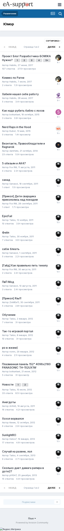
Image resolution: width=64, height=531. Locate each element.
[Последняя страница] (59, 47)
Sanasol (13, 183)
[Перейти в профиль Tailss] (58, 145)
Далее (51, 47)
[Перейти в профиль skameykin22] (58, 112)
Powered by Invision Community (32, 522)
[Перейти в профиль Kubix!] (58, 128)
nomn (12, 351)
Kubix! (12, 131)
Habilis (12, 65)
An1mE (12, 406)
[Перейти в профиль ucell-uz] (58, 96)
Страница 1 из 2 (32, 47)
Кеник (12, 422)
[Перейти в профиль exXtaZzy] (58, 165)
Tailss (12, 220)
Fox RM (13, 167)
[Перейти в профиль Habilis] (58, 58)
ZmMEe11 (14, 302)
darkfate (13, 150)
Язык (31, 518)
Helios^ (13, 439)
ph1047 (13, 475)
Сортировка (52, 41)
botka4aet (14, 114)
